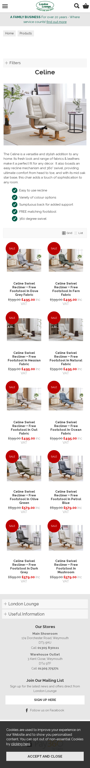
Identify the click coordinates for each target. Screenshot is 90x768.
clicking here (20, 744)
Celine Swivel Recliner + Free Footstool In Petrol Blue (66, 497)
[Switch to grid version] (64, 233)
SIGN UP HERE (45, 700)
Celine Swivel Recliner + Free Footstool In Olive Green (24, 497)
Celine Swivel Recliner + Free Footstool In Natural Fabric (66, 358)
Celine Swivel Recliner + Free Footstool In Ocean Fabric (65, 427)
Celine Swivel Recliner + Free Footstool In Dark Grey (24, 566)
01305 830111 (48, 647)
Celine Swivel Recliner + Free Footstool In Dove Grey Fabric (24, 289)
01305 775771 (48, 668)
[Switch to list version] (76, 233)
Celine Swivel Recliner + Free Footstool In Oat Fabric (24, 427)
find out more (56, 22)
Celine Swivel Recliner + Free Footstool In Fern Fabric (66, 289)
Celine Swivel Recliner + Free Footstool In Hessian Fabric (24, 358)
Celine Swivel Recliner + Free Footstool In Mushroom (66, 566)
